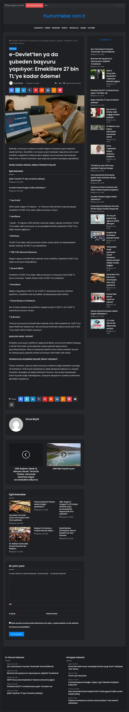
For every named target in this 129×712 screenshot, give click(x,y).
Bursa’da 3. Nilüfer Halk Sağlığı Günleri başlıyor (113, 113)
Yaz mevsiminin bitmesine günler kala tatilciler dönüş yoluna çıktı (103, 178)
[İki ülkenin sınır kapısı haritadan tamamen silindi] (98, 130)
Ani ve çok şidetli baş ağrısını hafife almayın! (112, 219)
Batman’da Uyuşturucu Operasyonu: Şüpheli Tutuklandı (101, 61)
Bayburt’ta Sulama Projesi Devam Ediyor (43, 529)
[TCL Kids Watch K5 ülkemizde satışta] (98, 324)
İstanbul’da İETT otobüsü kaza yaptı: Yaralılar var (105, 91)
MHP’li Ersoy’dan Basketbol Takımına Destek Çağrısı (64, 5)
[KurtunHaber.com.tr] (64, 16)
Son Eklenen (105, 39)
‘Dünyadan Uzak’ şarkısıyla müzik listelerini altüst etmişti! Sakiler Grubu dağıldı (113, 256)
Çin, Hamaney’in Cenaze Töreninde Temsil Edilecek (103, 50)
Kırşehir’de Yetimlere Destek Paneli (112, 235)
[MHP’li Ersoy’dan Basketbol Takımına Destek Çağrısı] (98, 74)
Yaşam (83, 28)
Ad (11, 604)
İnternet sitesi (51, 614)
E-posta (13, 614)
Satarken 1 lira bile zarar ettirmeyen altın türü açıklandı (19, 517)
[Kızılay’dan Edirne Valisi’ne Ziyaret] (98, 297)
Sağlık (64, 28)
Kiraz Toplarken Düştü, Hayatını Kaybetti (111, 151)
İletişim (91, 28)
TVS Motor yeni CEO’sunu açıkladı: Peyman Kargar (102, 166)
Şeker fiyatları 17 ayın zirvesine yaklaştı (27, 179)
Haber (47, 28)
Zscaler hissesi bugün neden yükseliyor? (27, 187)
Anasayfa (38, 28)
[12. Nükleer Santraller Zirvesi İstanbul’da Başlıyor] (19, 534)
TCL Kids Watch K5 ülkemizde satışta (111, 324)
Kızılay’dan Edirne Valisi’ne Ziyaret (111, 298)
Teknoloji (73, 28)
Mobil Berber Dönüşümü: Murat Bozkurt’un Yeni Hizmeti (67, 532)
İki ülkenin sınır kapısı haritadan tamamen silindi (113, 131)
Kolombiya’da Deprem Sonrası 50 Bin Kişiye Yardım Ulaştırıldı (105, 207)
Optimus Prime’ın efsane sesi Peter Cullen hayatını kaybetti (104, 188)
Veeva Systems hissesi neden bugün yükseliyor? (44, 504)
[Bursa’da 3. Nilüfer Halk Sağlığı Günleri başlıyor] (98, 113)
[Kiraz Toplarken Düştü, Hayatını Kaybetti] (98, 149)
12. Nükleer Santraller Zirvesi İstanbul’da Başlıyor (18, 546)
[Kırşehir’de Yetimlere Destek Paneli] (98, 236)
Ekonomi (56, 28)
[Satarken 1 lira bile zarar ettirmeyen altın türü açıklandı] (19, 507)
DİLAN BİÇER (18, 83)
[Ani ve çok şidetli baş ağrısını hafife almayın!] (98, 219)
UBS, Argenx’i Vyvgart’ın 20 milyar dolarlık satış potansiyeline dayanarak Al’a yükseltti (68, 508)
